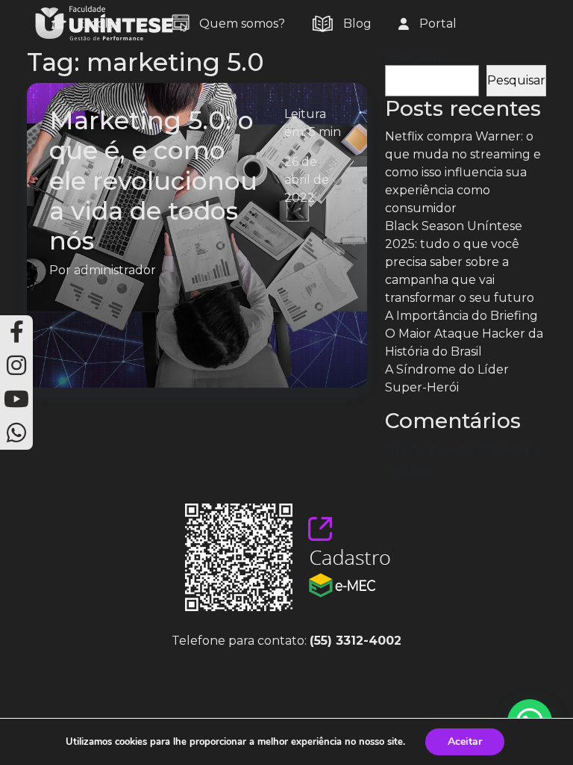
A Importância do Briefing (461, 316)
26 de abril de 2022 (306, 180)
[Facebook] (16, 332)
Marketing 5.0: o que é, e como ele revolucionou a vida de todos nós (153, 180)
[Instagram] (16, 365)
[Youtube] (16, 399)
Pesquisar (414, 56)
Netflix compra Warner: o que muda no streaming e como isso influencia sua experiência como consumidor (463, 172)
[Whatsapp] (16, 433)
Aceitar (465, 741)
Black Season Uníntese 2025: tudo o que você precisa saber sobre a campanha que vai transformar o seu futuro (459, 262)
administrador (115, 270)
